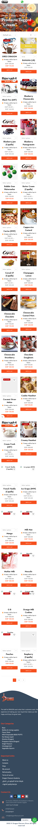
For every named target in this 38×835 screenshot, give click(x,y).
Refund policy (6, 772)
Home (4, 15)
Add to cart (28, 71)
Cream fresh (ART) (9, 445)
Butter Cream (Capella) (28, 188)
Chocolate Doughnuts (28, 356)
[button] (12, 805)
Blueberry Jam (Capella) (9, 143)
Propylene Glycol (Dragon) (10, 741)
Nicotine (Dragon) (8, 739)
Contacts (5, 763)
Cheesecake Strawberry (9, 356)
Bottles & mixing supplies (10, 730)
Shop (13, 15)
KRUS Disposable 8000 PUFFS (12, 734)
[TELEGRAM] (25, 8)
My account (6, 769)
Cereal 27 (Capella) (9, 274)
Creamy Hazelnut (28, 440)
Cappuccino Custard (28, 229)
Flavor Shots (6, 732)
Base (3, 728)
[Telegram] (19, 796)
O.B (9, 609)
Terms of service (7, 775)
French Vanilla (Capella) (9, 490)
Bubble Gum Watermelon (9, 188)
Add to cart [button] (9, 70)
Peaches (9, 654)
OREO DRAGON (9, 56)
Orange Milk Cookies (28, 611)
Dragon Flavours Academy (11, 778)
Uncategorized (7, 746)
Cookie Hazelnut (28, 395)
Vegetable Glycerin (8, 748)
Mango (10, 533)
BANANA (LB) (28, 60)
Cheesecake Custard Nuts (28, 314)
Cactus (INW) (9, 231)
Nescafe (28, 571)
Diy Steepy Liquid (7, 737)
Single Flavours (7, 744)
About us (5, 760)
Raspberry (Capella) (28, 655)
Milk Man (28, 529)
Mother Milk (9, 571)
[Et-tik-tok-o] (26, 796)
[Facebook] (18, 8)
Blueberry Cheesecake (28, 97)
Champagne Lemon (28, 274)
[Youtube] (22, 8)
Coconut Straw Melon (9, 401)
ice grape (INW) (28, 488)
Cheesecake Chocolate (9, 315)
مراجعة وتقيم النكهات (9, 784)
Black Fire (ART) (9, 99)
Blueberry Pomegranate (28, 143)
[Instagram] (20, 8)
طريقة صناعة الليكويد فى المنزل (12, 781)
